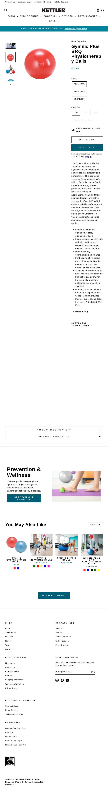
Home (74, 41)
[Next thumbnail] (10, 83)
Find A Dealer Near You (15, 745)
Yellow (88, 120)
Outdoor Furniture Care (15, 728)
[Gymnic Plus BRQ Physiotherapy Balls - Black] (73, 402)
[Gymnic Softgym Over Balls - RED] (14, 568)
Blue (85, 113)
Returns (8, 676)
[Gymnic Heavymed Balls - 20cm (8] (48, 566)
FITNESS (68, 16)
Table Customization (14, 714)
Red (76, 113)
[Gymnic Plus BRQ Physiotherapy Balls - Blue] (73, 399)
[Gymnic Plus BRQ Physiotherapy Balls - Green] (73, 405)
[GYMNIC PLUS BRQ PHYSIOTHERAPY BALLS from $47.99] (74, 361)
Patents (58, 633)
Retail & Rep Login (13, 741)
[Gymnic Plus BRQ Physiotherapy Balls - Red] (73, 396)
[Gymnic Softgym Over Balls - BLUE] (18, 568)
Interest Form (11, 737)
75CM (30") (79, 99)
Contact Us (10, 2)
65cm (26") (79, 91)
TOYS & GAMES (88, 16)
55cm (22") (79, 84)
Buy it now (87, 147)
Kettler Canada (62, 641)
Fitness (8, 641)
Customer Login (25, 2)
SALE (53, 21)
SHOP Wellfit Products (24, 498)
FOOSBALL (51, 16)
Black (95, 113)
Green (77, 120)
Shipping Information (14, 680)
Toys (7, 645)
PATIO (12, 16)
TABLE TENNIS (30, 16)
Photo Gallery (11, 710)
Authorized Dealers (42, 2)
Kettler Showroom (63, 637)
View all (95, 525)
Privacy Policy (11, 688)
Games (8, 649)
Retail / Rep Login (62, 2)
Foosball (9, 637)
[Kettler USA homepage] (29, 761)
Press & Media (61, 645)
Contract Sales (11, 706)
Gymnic (81, 41)
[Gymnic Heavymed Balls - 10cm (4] (34, 566)
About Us (59, 628)
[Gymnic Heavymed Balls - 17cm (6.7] (45, 566)
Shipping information (54, 436)
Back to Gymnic (56, 595)
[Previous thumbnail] (10, 41)
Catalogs (9, 732)
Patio (7, 628)
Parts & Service (12, 671)
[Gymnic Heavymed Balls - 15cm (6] (41, 566)
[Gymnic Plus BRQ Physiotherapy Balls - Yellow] (73, 408)
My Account (10, 663)
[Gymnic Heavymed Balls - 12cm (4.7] (38, 566)
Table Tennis (10, 633)
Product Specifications (54, 430)
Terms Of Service (24, 782)
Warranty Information (14, 684)
